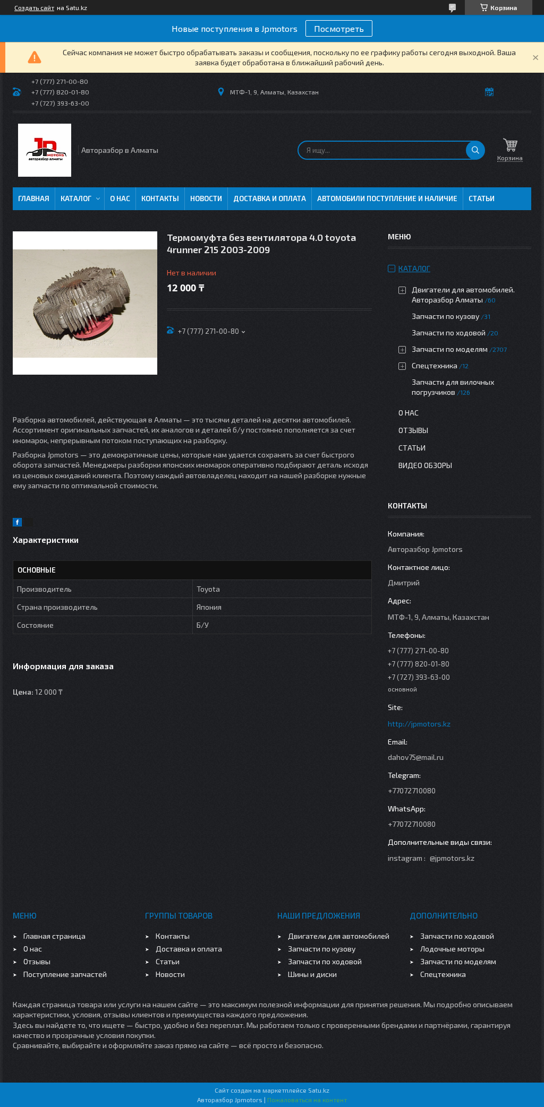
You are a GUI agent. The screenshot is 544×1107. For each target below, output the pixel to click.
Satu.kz (318, 1090)
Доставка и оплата (269, 198)
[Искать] (475, 150)
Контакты (160, 198)
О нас (120, 198)
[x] (28, 523)
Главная (33, 198)
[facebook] (17, 523)
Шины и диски (312, 974)
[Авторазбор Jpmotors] (44, 150)
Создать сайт (34, 7)
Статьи (482, 198)
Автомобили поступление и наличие (387, 198)
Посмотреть (339, 28)
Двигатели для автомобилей (338, 935)
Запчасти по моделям (450, 348)
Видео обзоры (425, 465)
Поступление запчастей (65, 974)
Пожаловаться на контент (307, 1099)
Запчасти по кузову (445, 316)
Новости (206, 198)
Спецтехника (434, 365)
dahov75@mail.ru (416, 757)
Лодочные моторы (452, 948)
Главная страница (54, 935)
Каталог (76, 198)
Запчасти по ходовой (449, 332)
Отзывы (413, 430)
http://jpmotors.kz (419, 723)
